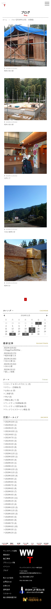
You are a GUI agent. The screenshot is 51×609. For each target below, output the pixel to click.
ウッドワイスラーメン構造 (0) (17, 409)
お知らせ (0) (10, 390)
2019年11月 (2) (11, 472)
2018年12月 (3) (11, 507)
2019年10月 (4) (11, 476)
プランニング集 (9, 563)
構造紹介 (6, 555)
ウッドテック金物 (10, 551)
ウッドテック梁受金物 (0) (15, 406)
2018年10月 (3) (11, 514)
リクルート (7, 593)
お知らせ (6, 586)
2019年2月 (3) (10, 501)
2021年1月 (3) (10, 450)
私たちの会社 (8, 578)
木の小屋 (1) (10, 361)
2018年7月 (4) (10, 523)
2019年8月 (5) (10, 482)
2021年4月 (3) (10, 441)
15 (32, 329)
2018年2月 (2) (10, 533)
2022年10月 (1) (11, 422)
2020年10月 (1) (11, 457)
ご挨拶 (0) (9, 394)
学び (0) (8, 397)
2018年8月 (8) (10, 520)
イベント (6, 566)
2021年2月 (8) (10, 447)
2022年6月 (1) (10, 425)
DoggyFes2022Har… (13, 350)
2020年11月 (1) (11, 454)
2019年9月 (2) (10, 479)
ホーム (5, 20)
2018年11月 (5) (11, 510)
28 (25, 334)
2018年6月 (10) (11, 526)
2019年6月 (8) (10, 488)
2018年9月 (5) (10, 517)
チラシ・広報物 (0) (13, 387)
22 (32, 331)
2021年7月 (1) (10, 438)
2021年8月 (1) (10, 435)
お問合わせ (7, 582)
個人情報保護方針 (10, 597)
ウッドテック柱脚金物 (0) (15, 403)
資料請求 (6, 590)
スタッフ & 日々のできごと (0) (17, 384)
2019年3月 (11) (11, 498)
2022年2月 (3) (10, 428)
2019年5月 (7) (10, 491)
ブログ (5, 570)
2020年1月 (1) (10, 466)
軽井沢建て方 (10, 355)
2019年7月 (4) (10, 485)
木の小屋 (8, 366)
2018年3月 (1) (10, 529)
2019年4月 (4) (10, 495)
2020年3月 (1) (10, 463)
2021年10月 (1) (11, 431)
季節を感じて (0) (12, 400)
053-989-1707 (28, 577)
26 (13, 334)
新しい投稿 (9, 372)
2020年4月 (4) (10, 460)
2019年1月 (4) (10, 504)
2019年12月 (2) (11, 469)
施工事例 (6, 559)
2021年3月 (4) (10, 444)
